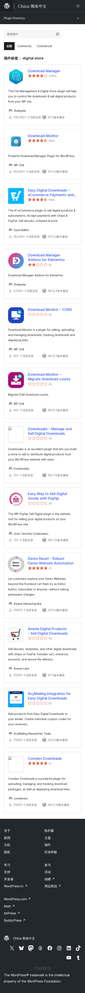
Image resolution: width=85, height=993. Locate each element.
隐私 (7, 852)
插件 (47, 845)
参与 (47, 865)
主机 (7, 845)
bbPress (12, 913)
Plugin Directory (14, 18)
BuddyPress (15, 920)
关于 (7, 831)
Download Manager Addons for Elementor (46, 257)
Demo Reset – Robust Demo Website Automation (51, 560)
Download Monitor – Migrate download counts (49, 376)
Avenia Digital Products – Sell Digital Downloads (48, 631)
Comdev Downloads (45, 758)
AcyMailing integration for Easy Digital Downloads (49, 696)
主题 (47, 838)
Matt (9, 906)
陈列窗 (49, 831)
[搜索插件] (57, 34)
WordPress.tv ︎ (15, 886)
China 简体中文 (24, 938)
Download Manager (44, 71)
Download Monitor (43, 136)
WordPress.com (17, 899)
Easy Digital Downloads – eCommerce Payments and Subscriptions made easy (51, 192)
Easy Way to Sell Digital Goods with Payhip (47, 496)
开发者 (8, 879)
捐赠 (49, 879)
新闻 (7, 838)
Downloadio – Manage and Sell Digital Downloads (50, 431)
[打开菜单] (78, 6)
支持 (7, 872)
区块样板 (50, 852)
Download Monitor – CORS (50, 309)
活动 (47, 872)
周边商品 (52, 886)
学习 (7, 865)
